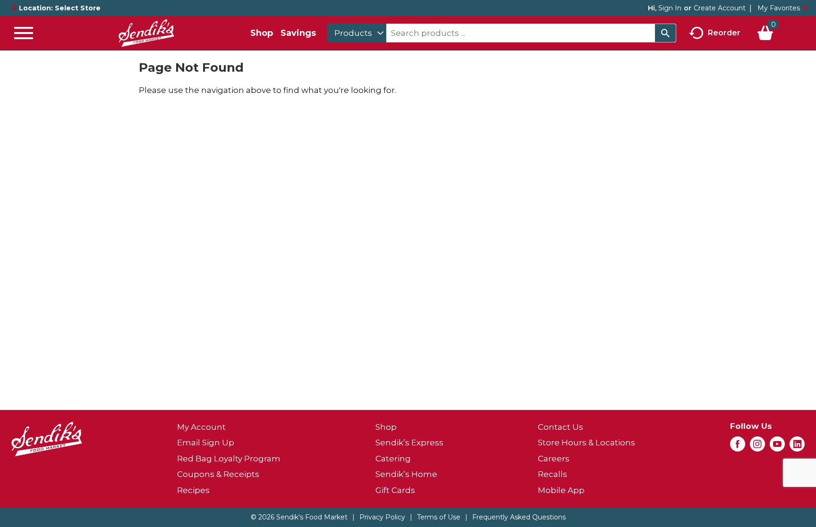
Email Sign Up (205, 442)
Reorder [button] (724, 32)
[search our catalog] (665, 33)
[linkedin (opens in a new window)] (797, 447)
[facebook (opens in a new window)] (737, 447)
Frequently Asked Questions (519, 517)
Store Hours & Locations (586, 442)
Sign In (669, 8)
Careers (554, 458)
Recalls (552, 474)
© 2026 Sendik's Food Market (299, 517)
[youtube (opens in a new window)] (777, 447)
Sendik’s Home (406, 474)
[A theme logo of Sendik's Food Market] (146, 33)
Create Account (720, 8)
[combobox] (356, 33)
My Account (201, 427)
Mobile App (561, 490)
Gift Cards (395, 490)
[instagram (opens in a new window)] (757, 447)
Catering (393, 458)
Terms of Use (438, 517)
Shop (261, 33)
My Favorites (778, 8)
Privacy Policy (382, 517)
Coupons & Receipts (218, 474)
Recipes (193, 490)
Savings (298, 33)
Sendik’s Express (409, 442)
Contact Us (560, 427)
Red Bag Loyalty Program (228, 458)
